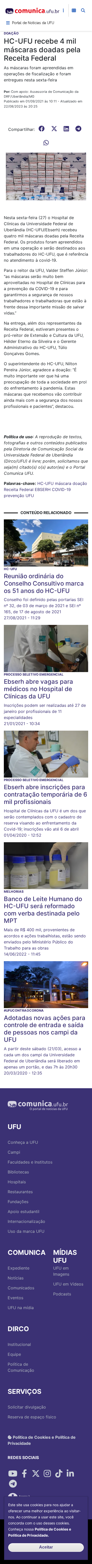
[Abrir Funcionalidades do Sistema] (74, 10)
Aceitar (46, 1547)
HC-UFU (45, 483)
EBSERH (43, 489)
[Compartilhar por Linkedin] (70, 1474)
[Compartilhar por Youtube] (13, 1474)
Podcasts (62, 1293)
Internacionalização (26, 1221)
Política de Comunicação (21, 1367)
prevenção (14, 495)
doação (80, 483)
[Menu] (8, 23)
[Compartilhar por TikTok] (59, 1474)
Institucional (19, 1344)
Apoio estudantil (23, 1211)
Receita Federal (18, 489)
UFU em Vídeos (68, 1284)
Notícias (16, 1277)
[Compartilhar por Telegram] (13, 1484)
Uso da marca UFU (26, 1231)
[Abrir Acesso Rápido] (63, 10)
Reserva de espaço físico (32, 1416)
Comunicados (21, 1287)
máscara (63, 483)
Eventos (15, 1297)
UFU (30, 495)
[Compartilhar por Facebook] (24, 1474)
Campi (14, 1152)
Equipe (14, 1354)
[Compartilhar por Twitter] (36, 1474)
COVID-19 (61, 489)
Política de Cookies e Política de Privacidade (42, 1440)
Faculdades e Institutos (30, 1162)
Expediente (18, 1268)
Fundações (18, 1201)
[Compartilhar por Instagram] (47, 1474)
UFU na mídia (21, 1307)
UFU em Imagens (61, 1271)
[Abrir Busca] (83, 10)
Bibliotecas (18, 1171)
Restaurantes (20, 1191)
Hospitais (17, 1181)
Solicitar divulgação (27, 1407)
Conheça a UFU (23, 1142)
